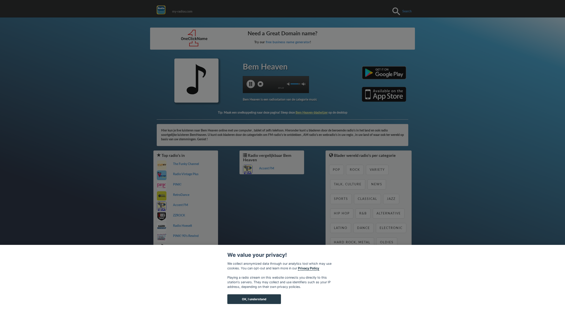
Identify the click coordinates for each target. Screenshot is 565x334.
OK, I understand (254, 299)
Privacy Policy (308, 268)
